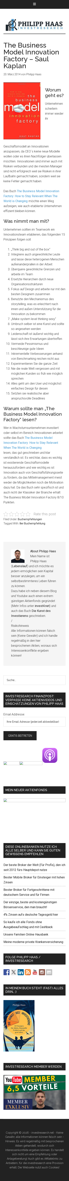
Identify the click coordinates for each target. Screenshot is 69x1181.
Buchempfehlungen (30, 519)
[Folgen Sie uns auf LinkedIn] (21, 972)
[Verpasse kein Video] (35, 972)
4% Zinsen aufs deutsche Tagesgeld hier (30, 914)
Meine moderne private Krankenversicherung (33, 942)
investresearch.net (34, 25)
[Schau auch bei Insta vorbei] (42, 972)
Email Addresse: (14, 714)
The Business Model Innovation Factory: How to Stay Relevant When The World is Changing (31, 196)
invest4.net (42, 606)
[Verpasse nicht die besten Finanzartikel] (49, 972)
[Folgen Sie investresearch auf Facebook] (6, 972)
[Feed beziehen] (28, 972)
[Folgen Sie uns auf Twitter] (14, 972)
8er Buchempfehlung (32, 523)
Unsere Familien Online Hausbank (25, 934)
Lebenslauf (19, 566)
